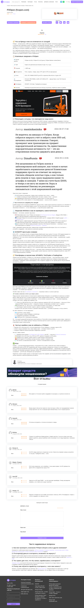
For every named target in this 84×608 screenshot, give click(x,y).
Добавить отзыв (24, 506)
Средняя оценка (10, 12)
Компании (23, 1)
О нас (35, 1)
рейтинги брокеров (39, 550)
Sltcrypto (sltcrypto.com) (26, 589)
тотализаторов (58, 550)
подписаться (13, 604)
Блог (56, 1)
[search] (19, 1)
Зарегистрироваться (77, 1)
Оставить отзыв (47, 22)
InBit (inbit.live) (24, 593)
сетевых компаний (29, 551)
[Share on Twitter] (61, 22)
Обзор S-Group (38, 589)
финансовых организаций (18, 551)
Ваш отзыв (23, 510)
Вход (69, 1)
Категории (30, 1)
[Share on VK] (68, 22)
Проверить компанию (13, 22)
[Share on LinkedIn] (64, 22)
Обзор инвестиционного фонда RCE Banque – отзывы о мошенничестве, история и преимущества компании (55, 586)
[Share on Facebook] (57, 22)
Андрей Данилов (21, 362)
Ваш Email (23, 531)
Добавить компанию (49, 1)
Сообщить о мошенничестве (28, 22)
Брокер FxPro (52, 595)
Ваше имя (23, 527)
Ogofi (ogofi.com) (25, 591)
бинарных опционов (49, 550)
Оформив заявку (16, 563)
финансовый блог (42, 568)
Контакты (40, 1)
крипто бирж (65, 550)
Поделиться (58, 20)
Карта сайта (10, 583)
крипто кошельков (38, 551)
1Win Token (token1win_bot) (55, 597)
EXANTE (37, 584)
